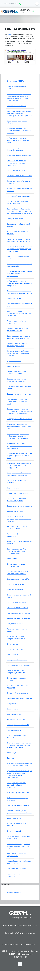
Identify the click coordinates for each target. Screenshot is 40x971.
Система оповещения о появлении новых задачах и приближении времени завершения (19, 745)
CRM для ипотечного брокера (18, 805)
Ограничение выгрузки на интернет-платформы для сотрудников (16, 163)
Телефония (11, 758)
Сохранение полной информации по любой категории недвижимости (19, 273)
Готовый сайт (11, 933)
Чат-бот (21, 933)
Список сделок (12, 644)
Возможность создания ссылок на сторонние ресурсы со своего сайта (19, 455)
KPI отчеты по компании (16, 719)
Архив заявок (12, 559)
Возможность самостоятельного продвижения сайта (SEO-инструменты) (19, 465)
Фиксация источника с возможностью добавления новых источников (19, 313)
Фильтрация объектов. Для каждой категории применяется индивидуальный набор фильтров (19, 113)
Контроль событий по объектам (18, 196)
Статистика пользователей (16, 602)
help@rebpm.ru (27, 954)
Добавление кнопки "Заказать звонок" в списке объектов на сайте (18, 140)
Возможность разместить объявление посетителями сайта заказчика (19, 130)
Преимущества (10, 925)
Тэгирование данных (14, 818)
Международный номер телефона (19, 698)
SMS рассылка (12, 704)
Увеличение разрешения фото (18, 793)
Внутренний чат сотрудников (17, 693)
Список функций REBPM (15, 81)
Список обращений (14, 831)
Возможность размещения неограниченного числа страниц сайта (19, 426)
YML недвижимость (14, 892)
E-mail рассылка (13, 709)
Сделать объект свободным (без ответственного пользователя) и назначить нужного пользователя (19, 211)
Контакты (30, 933)
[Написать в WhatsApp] (20, 4)
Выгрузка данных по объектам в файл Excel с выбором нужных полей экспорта (18, 353)
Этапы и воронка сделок (16, 649)
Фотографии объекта (14, 298)
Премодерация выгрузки (16, 170)
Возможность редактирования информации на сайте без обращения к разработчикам (18, 436)
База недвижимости (27, 925)
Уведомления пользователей (17, 608)
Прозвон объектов (14, 361)
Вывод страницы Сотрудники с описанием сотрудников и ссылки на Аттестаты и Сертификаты (19, 411)
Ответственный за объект (16, 106)
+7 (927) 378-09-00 (9, 3)
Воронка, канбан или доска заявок (19, 506)
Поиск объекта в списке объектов (19, 176)
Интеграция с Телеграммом (17, 660)
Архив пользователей (15, 590)
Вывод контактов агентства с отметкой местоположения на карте (18, 401)
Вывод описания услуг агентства (19, 394)
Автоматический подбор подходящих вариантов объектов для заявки (19, 519)
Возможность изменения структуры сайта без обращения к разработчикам (19, 446)
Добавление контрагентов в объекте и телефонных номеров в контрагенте (19, 283)
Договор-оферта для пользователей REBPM (18, 944)
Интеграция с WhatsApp (15, 511)
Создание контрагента (15, 624)
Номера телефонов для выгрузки (19, 155)
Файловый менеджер (15, 714)
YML (9, 34)
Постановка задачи (14, 730)
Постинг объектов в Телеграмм (18, 665)
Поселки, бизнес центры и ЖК (18, 725)
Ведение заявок (13, 488)
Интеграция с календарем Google (19, 618)
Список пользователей (15, 584)
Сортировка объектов (15, 219)
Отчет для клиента (13, 366)
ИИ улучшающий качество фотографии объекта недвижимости (16, 785)
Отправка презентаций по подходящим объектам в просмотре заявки (16, 551)
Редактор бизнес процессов (17, 869)
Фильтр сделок (12, 655)
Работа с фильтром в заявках (17, 493)
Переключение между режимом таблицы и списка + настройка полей (18, 846)
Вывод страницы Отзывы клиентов (19, 419)
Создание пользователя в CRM (18, 579)
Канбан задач (12, 753)
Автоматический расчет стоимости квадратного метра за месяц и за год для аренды (19, 249)
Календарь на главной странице (19, 613)
